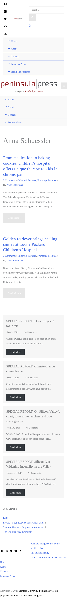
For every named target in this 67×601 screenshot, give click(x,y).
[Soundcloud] (5, 34)
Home (3, 562)
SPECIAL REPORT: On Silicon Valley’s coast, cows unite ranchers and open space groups (33, 416)
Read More (15, 352)
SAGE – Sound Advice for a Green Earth (23, 522)
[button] (30, 26)
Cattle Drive (37, 548)
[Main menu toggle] (64, 85)
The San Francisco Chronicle (17, 532)
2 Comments (9, 255)
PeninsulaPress (7, 576)
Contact (4, 571)
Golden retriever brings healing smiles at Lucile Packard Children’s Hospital (30, 244)
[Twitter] (5, 19)
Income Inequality (40, 552)
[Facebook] (5, 4)
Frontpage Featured (47, 180)
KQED (6, 518)
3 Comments (9, 180)
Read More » (14, 219)
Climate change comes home (45, 543)
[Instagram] (5, 11)
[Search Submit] (32, 17)
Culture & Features (26, 180)
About (3, 566)
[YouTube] (5, 26)
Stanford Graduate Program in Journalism (23, 527)
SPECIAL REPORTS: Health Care (48, 557)
